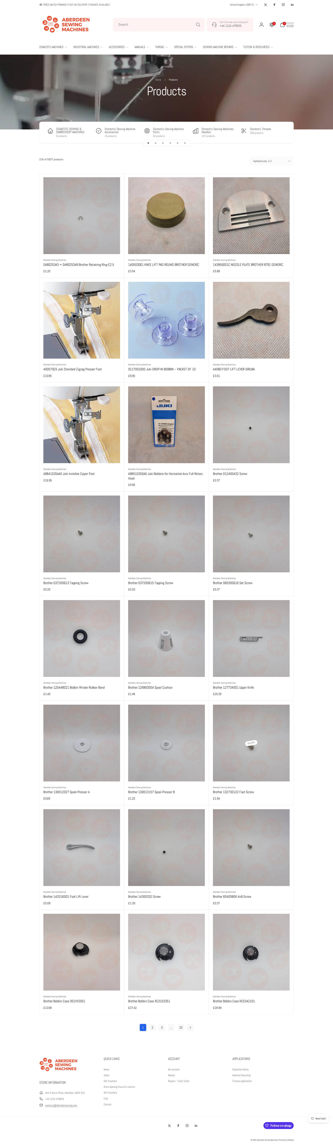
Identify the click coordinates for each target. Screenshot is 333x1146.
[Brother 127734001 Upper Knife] (251, 669)
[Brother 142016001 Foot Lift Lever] (82, 879)
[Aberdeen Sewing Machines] (58, 1072)
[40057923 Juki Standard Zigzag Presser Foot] (82, 351)
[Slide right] (284, 132)
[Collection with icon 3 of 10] (163, 143)
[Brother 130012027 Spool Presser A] (82, 774)
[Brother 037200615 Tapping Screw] (166, 565)
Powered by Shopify (286, 1140)
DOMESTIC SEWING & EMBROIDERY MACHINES (70, 131)
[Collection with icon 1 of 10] (148, 143)
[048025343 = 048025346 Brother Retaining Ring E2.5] (82, 247)
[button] (287, 25)
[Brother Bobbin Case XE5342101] (251, 983)
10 (180, 1027)
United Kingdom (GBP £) (242, 4)
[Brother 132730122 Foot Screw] (251, 774)
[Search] (198, 25)
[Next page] (190, 1027)
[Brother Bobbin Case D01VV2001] (82, 983)
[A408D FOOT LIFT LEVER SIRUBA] (251, 351)
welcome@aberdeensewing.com (61, 1105)
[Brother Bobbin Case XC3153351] (166, 983)
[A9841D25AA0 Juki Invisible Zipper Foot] (82, 456)
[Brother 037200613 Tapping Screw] (82, 565)
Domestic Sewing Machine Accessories (120, 131)
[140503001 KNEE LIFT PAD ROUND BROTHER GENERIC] (166, 247)
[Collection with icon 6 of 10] (185, 143)
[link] (74, 5)
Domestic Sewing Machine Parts (168, 131)
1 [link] (143, 1027)
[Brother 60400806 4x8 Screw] (251, 879)
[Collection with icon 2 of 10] (155, 143)
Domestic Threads (260, 129)
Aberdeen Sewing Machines (267, 1140)
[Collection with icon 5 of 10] (177, 143)
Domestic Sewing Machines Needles (218, 131)
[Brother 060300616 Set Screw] (251, 565)
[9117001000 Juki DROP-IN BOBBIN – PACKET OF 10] (166, 351)
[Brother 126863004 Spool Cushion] (166, 669)
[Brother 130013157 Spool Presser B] (166, 774)
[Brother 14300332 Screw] (166, 879)
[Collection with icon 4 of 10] (170, 143)
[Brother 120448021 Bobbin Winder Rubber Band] (82, 669)
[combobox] (159, 24)
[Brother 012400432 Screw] (251, 456)
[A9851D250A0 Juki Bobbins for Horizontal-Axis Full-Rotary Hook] (166, 456)
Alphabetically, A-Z (262, 161)
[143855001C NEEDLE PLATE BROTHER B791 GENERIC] (251, 247)
